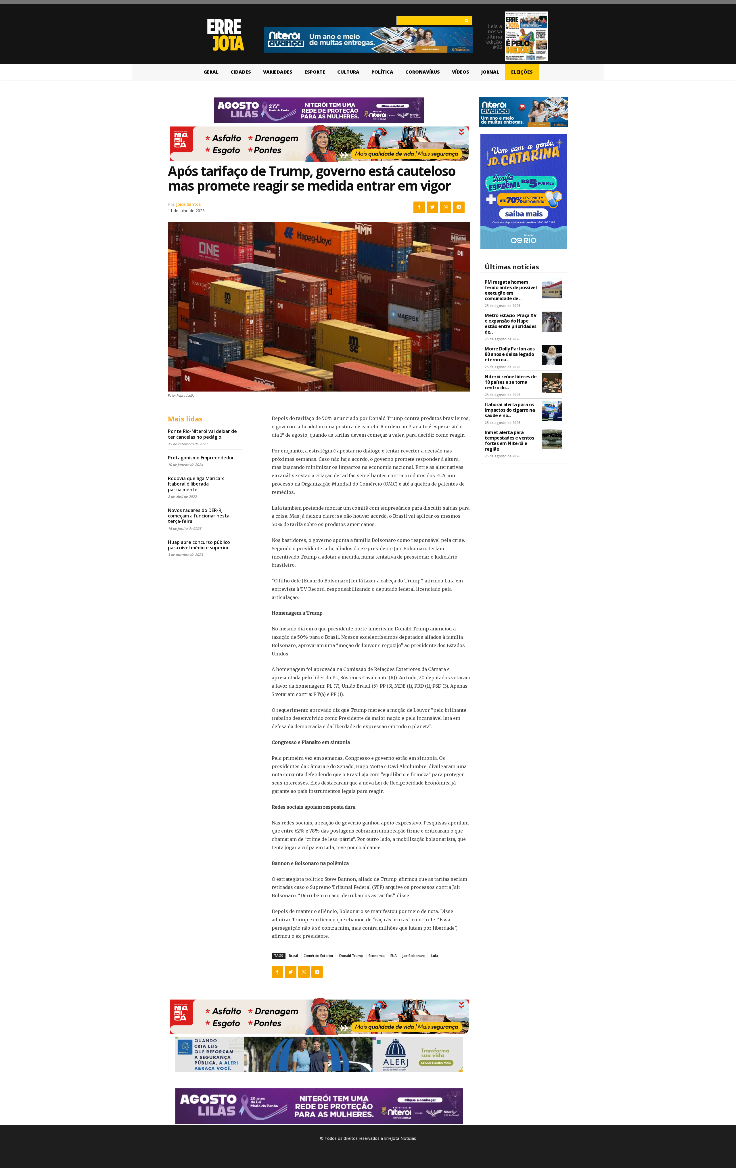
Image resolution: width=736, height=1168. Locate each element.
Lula (434, 955)
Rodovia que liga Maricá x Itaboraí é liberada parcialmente (196, 483)
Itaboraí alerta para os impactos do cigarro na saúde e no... (510, 410)
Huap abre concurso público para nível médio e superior (199, 545)
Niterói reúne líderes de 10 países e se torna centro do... (510, 382)
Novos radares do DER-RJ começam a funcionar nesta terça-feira (198, 515)
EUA (393, 955)
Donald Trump (351, 955)
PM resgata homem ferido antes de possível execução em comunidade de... (511, 290)
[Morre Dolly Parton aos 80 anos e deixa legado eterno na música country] (552, 355)
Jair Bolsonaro (413, 955)
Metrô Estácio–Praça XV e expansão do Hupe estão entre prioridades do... (510, 323)
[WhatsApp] (445, 207)
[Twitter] (432, 207)
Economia (377, 955)
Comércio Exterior (319, 955)
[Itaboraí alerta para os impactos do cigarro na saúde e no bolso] (552, 411)
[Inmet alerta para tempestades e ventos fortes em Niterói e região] (552, 439)
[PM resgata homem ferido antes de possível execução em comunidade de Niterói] (552, 288)
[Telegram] (459, 207)
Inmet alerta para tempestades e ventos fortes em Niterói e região (509, 440)
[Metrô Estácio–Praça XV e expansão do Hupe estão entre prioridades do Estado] (552, 322)
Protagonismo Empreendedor (201, 457)
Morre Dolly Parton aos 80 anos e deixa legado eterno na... (509, 354)
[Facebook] (419, 207)
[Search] (466, 20)
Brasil (293, 955)
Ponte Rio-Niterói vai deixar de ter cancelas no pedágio (202, 434)
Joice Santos (188, 204)
